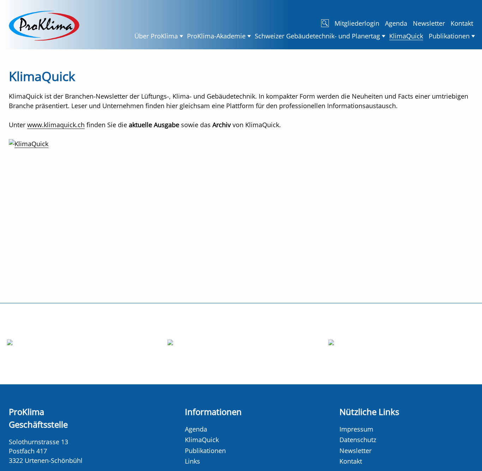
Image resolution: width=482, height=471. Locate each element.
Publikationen (449, 36)
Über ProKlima (156, 36)
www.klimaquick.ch (56, 124)
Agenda (396, 23)
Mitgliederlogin (357, 23)
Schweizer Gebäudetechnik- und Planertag (317, 36)
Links (192, 461)
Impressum (356, 429)
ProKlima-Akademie (216, 36)
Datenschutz (357, 439)
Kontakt (462, 23)
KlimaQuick (406, 36)
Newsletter (429, 23)
